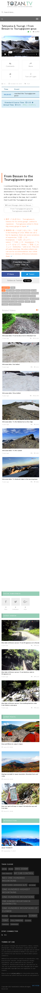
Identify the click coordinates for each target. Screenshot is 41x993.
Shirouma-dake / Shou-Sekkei (11, 393)
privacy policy (16, 971)
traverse (5, 922)
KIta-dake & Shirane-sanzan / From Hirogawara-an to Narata (20, 641)
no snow (32, 883)
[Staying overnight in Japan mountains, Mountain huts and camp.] (20, 759)
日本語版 (36, 983)
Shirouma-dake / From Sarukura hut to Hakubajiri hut (19, 335)
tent (33, 301)
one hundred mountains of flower (20, 907)
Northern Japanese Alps (14, 883)
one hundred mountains (19, 298)
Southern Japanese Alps (18, 914)
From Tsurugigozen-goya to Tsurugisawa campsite (21, 210)
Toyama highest (14, 304)
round (21, 301)
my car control (23, 871)
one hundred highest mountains (16, 889)
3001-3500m (10, 290)
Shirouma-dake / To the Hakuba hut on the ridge (17, 421)
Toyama (5, 304)
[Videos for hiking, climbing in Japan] (19, 4)
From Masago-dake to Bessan (19, 205)
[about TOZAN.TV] (20, 833)
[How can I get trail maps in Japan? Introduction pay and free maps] (20, 792)
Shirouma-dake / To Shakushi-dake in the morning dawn (19, 479)
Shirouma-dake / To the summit (12, 450)
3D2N (17, 290)
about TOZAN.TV (7, 846)
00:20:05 (7, 94)
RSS (5, 933)
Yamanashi (14, 922)
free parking (25, 290)
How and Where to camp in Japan (12, 742)
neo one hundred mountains (20, 293)
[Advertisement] (22, 124)
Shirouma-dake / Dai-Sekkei (10, 364)
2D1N (4, 867)
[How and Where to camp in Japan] (20, 729)
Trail (28, 83)
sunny (27, 301)
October (16, 296)
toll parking (17, 918)
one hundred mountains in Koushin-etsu (16, 900)
